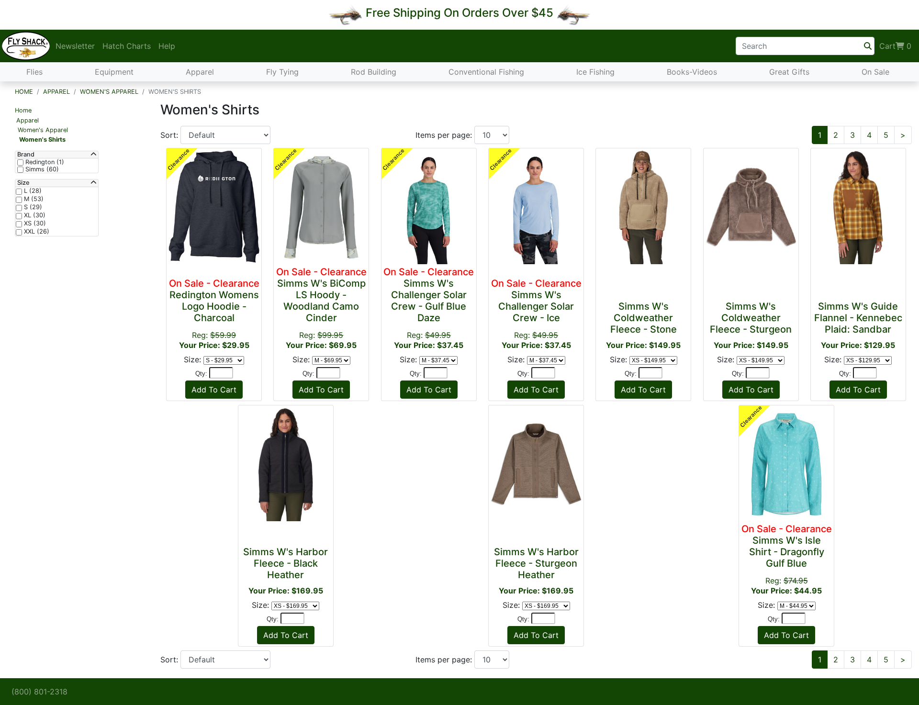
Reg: (214, 314)
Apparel (200, 72)
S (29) (32, 207)
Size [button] (23, 182)
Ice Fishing (595, 72)
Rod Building (373, 72)
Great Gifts (789, 72)
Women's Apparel (109, 91)
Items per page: (444, 135)
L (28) (32, 191)
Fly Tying (282, 72)
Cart (895, 46)
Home (24, 91)
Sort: (170, 135)
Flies (34, 72)
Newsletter (75, 46)
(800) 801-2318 (39, 691)
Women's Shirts (42, 139)
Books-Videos (692, 72)
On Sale (875, 72)
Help (166, 46)
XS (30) (34, 223)
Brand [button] (25, 154)
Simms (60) (41, 169)
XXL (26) (35, 231)
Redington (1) (43, 162)
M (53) (33, 199)
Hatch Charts (126, 46)
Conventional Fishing (486, 72)
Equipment (114, 72)
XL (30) (33, 215)
